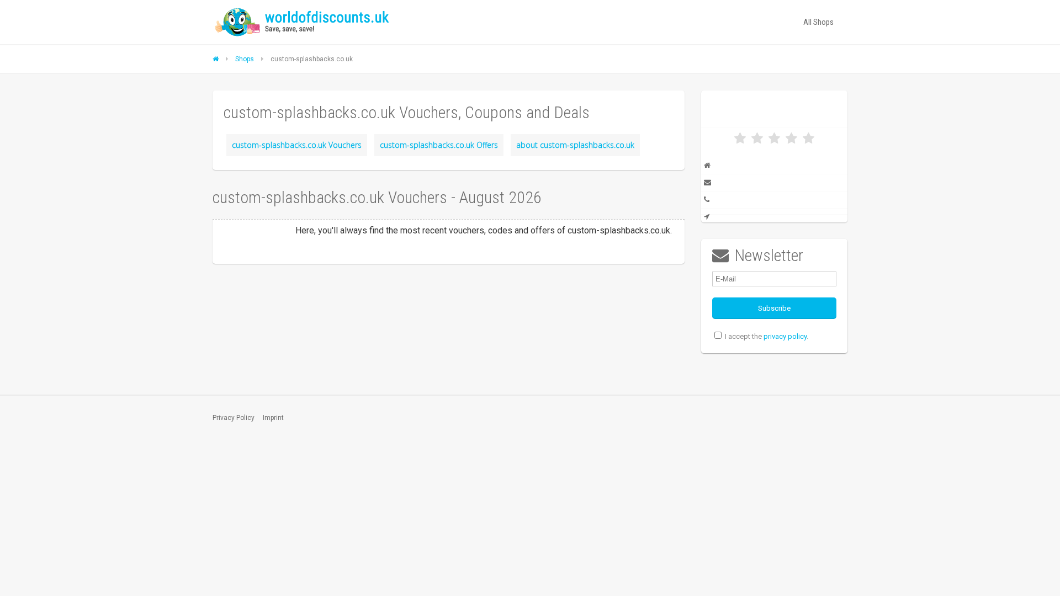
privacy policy (785, 336)
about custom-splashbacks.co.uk (575, 145)
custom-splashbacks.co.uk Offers (439, 145)
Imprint (273, 418)
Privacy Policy (234, 418)
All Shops (818, 22)
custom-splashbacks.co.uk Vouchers (297, 145)
